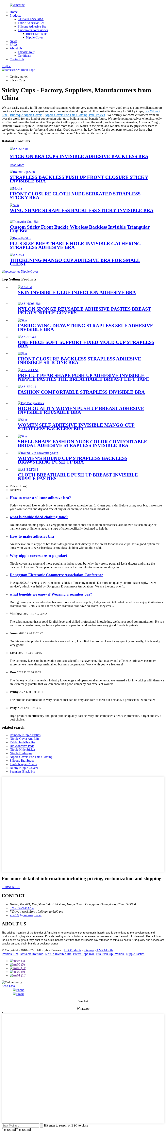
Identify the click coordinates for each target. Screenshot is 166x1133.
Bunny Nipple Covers (24, 768)
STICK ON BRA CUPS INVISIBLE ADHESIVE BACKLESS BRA (79, 156)
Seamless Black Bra (22, 771)
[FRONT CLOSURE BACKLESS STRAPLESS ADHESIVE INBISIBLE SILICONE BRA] (22, 353)
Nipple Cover (34, 37)
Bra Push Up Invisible (110, 954)
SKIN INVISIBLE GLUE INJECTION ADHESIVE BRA (77, 292)
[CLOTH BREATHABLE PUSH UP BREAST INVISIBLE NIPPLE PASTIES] (28, 469)
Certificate (24, 55)
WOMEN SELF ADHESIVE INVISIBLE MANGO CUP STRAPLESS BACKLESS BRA (76, 426)
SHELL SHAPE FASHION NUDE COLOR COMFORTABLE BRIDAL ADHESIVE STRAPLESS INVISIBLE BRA (82, 443)
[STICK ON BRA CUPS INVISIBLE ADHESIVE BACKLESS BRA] (19, 148)
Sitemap (89, 950)
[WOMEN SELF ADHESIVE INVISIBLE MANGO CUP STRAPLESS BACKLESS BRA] (22, 419)
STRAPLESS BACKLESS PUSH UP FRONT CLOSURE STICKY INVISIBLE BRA (79, 179)
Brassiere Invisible (31, 954)
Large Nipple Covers (23, 764)
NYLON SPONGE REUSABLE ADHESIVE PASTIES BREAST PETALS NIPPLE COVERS (84, 310)
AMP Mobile (104, 950)
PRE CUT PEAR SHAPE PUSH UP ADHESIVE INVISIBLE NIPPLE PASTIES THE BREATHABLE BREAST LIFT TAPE (83, 377)
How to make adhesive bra (32, 536)
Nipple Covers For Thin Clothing (66, 115)
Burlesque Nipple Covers (26, 115)
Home (14, 12)
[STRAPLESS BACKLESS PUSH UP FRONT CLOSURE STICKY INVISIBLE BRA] (22, 172)
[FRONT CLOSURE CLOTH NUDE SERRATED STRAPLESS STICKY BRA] (16, 188)
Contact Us (17, 59)
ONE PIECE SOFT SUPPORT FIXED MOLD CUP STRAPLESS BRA (86, 344)
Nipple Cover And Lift (24, 738)
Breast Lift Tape (36, 33)
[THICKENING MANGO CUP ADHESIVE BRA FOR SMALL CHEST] (17, 255)
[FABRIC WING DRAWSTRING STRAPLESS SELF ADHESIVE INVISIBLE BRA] (22, 320)
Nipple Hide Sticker (22, 749)
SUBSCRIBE (11, 887)
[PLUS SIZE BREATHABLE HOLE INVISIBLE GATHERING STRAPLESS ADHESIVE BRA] (20, 238)
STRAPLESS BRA (31, 19)
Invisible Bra (10, 954)
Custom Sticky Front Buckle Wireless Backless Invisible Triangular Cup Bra (80, 228)
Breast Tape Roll (84, 954)
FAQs (13, 44)
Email (20, 994)
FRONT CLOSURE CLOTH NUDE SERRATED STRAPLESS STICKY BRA (75, 195)
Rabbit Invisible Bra (22, 742)
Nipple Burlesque (21, 753)
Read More (17, 165)
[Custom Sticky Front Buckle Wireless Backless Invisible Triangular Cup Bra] (24, 221)
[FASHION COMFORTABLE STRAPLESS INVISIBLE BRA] (27, 386)
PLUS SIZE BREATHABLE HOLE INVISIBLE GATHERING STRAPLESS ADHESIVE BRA (75, 245)
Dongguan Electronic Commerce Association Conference (56, 575)
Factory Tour (26, 52)
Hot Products (72, 950)
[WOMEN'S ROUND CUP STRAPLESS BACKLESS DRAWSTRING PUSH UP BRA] (38, 453)
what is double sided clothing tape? (39, 517)
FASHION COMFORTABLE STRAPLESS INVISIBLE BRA (81, 392)
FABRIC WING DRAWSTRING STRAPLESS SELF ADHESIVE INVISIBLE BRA (85, 327)
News (13, 41)
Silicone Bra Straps (22, 760)
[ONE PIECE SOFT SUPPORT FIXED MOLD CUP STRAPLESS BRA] (27, 337)
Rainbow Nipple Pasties (25, 735)
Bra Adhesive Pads (22, 746)
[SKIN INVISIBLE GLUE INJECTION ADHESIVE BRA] (25, 287)
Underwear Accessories (33, 30)
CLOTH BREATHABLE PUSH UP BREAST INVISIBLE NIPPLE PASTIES (78, 476)
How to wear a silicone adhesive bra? (40, 498)
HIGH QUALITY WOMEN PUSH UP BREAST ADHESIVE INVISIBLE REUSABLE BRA (81, 410)
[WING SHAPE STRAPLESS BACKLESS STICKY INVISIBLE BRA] (14, 205)
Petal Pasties (97, 115)
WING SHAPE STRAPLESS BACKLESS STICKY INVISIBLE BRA (81, 210)
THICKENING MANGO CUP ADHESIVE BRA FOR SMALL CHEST (75, 262)
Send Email (9, 986)
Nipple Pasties (135, 954)
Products (15, 15)
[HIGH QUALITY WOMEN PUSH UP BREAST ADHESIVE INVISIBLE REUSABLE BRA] (31, 403)
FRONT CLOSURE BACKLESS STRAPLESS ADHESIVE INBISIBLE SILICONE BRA (79, 360)
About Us (16, 48)
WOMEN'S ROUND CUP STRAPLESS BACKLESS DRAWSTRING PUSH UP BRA (72, 460)
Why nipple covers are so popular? (39, 555)
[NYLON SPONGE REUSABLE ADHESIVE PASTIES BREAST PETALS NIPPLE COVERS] (29, 303)
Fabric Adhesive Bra (31, 23)
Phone (20, 990)
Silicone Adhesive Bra (32, 26)
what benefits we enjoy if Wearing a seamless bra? (51, 594)
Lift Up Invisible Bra (58, 954)
